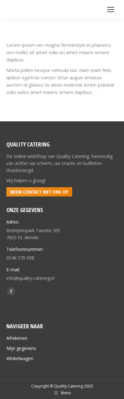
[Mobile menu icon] (111, 9)
